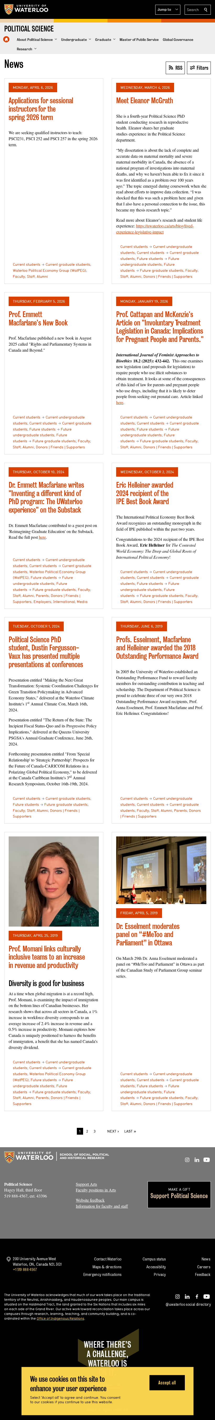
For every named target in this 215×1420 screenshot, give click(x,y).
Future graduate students (161, 270)
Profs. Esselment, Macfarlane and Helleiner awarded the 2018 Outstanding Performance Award (157, 648)
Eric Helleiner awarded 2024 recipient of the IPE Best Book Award (144, 493)
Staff (31, 276)
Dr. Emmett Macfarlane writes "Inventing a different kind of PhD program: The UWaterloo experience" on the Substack (46, 497)
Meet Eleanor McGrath (144, 100)
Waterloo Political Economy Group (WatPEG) (49, 270)
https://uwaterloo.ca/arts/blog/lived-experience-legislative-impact (155, 229)
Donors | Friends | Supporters (167, 276)
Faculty (19, 276)
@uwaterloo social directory (188, 1304)
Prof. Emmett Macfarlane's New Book (38, 318)
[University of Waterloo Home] (26, 9)
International (64, 602)
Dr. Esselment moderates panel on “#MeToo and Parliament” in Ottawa (148, 934)
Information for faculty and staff (102, 1206)
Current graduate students (68, 264)
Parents (42, 596)
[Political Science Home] (6, 39)
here (119, 402)
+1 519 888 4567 (25, 1269)
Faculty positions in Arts (96, 1190)
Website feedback (90, 1200)
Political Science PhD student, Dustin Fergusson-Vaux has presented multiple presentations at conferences (46, 652)
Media (82, 602)
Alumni (42, 276)
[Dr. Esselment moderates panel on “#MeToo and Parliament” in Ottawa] (161, 870)
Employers (42, 602)
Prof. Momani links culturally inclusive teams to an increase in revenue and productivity (47, 957)
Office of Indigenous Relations (60, 1318)
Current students (26, 264)
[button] (167, 9)
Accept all (167, 1382)
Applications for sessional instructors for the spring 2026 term (41, 109)
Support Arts (86, 1184)
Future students (150, 259)
